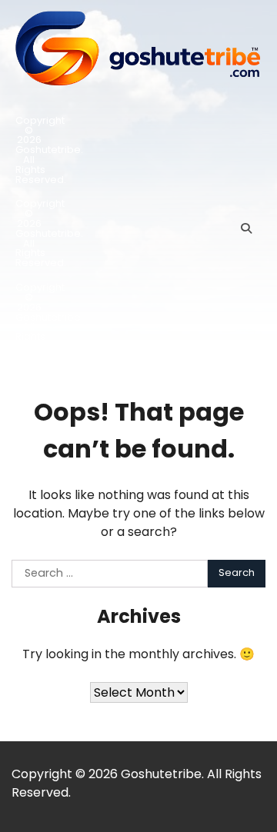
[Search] (246, 228)
